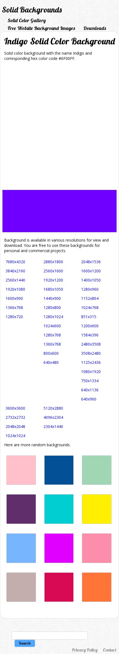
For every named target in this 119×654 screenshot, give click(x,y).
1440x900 (52, 298)
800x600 (51, 353)
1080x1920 (91, 371)
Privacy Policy (84, 650)
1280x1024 (53, 316)
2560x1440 (15, 280)
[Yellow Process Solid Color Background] (97, 522)
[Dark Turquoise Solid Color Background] (59, 522)
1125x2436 (91, 362)
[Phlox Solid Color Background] (59, 561)
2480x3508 (91, 344)
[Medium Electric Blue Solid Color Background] (59, 483)
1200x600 (90, 325)
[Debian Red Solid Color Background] (59, 600)
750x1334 (90, 380)
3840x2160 (15, 270)
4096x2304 (53, 417)
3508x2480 (91, 353)
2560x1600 (53, 270)
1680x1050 (53, 289)
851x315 (88, 316)
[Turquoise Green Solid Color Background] (97, 483)
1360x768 (52, 344)
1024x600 (52, 325)
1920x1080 (15, 289)
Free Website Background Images (41, 28)
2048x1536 (91, 261)
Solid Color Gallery (26, 20)
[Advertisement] (59, 127)
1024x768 (90, 307)
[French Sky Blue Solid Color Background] (21, 561)
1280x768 (52, 335)
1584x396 (90, 335)
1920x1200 (53, 280)
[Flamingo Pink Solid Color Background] (97, 561)
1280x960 (90, 289)
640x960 (88, 399)
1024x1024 (15, 435)
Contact (109, 650)
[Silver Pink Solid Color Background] (21, 600)
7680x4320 (15, 261)
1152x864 (90, 298)
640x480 (51, 362)
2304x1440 (53, 426)
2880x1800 (53, 261)
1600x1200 (91, 270)
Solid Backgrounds (32, 9)
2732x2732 (15, 417)
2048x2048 (15, 426)
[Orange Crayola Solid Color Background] (97, 600)
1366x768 (14, 307)
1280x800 (52, 307)
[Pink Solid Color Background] (21, 483)
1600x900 (14, 298)
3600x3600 (15, 408)
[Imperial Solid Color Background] (21, 522)
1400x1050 (91, 280)
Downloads (94, 28)
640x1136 (90, 389)
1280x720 (14, 316)
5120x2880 (53, 408)
